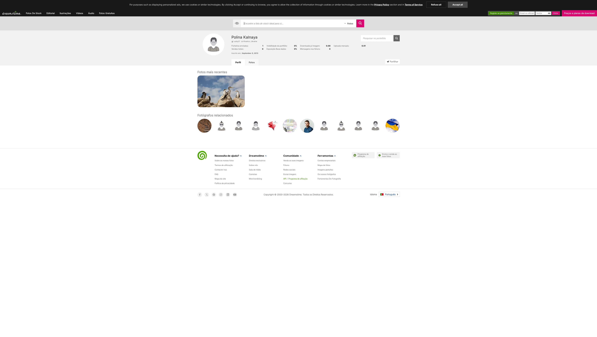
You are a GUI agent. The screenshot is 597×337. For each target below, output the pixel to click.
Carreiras (253, 174)
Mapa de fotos (324, 165)
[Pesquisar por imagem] (237, 23)
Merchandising (255, 179)
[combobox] (291, 23)
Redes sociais (289, 169)
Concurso (287, 183)
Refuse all (436, 4)
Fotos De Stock (34, 13)
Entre (555, 13)
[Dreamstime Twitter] (206, 194)
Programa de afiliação (297, 179)
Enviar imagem (289, 174)
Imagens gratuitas (325, 169)
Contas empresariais (326, 160)
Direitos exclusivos (257, 160)
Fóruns (286, 165)
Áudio (91, 13)
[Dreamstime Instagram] (221, 194)
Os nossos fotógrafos (327, 174)
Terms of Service (414, 4)
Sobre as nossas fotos (224, 160)
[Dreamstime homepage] (202, 156)
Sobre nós (253, 165)
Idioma (373, 194)
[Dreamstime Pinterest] (213, 194)
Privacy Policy (381, 4)
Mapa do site (220, 179)
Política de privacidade (225, 183)
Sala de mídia (255, 169)
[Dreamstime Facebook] (199, 194)
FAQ (216, 174)
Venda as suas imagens (293, 160)
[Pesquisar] (360, 23)
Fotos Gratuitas (107, 13)
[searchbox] (291, 23)
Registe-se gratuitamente (501, 13)
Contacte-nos (221, 169)
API (284, 179)
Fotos (252, 62)
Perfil (238, 62)
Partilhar (394, 61)
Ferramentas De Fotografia (329, 179)
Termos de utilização (224, 165)
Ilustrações (65, 13)
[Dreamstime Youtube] (235, 194)
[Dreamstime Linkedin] (228, 194)
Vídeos (79, 13)
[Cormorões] (221, 91)
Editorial (51, 13)
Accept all (457, 4)
